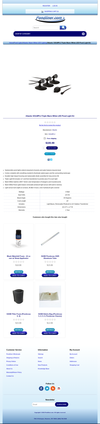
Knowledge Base (43, 369)
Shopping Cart (74, 365)
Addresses (73, 361)
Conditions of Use (12, 365)
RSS (53, 388)
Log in (55, 6)
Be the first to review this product (50, 125)
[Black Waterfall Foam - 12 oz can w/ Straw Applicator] (19, 239)
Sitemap (40, 354)
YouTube (58, 388)
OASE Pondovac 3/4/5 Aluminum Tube (50, 257)
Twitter (47, 388)
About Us (9, 369)
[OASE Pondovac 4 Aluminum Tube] (50, 239)
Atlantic (54, 130)
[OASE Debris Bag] (50, 296)
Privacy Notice (11, 361)
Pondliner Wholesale (13, 354)
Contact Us (10, 376)
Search (40, 358)
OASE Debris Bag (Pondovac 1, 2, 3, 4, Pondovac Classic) (50, 315)
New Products (42, 365)
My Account (73, 354)
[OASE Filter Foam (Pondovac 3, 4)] (19, 296)
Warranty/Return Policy (14, 372)
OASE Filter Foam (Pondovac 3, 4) (19, 315)
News (40, 361)
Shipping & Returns (12, 358)
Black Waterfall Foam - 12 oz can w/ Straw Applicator (18, 257)
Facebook (41, 388)
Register (46, 6)
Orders (72, 358)
